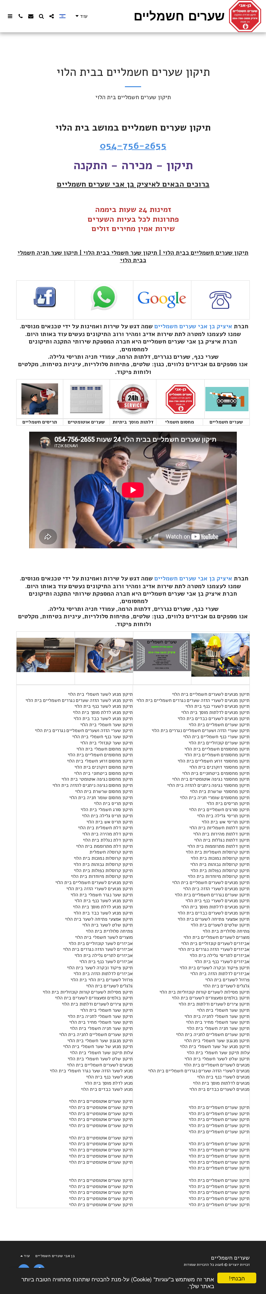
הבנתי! (237, 1278)
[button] (51, 16)
